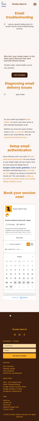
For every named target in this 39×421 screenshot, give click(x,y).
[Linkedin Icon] (19, 334)
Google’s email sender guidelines (16, 168)
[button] (34, 4)
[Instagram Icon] (14, 334)
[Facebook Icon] (24, 334)
